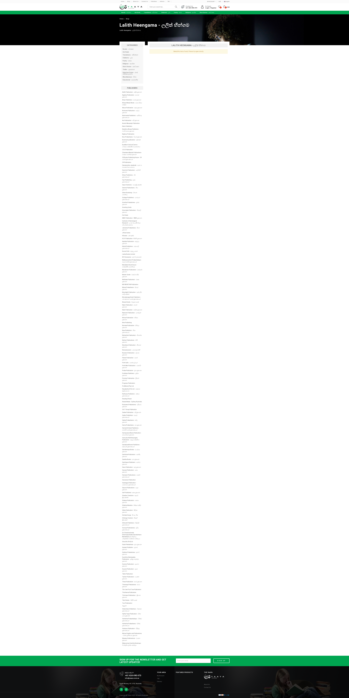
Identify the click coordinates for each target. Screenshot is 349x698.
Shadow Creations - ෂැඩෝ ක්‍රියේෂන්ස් (130, 496)
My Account (160, 675)
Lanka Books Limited (128, 254)
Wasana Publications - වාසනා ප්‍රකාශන (131, 639)
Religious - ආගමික (129, 64)
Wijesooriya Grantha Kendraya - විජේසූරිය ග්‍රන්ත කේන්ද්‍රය (132, 644)
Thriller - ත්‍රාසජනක (129, 69)
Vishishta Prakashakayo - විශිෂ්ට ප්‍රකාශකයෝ (132, 619)
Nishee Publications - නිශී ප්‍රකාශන (130, 341)
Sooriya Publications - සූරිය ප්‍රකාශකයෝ (130, 529)
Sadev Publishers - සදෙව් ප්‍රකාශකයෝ (129, 416)
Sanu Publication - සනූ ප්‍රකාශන (131, 467)
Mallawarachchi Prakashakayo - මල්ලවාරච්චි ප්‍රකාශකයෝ (132, 261)
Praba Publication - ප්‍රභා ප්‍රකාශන (132, 370)
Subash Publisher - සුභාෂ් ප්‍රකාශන (129, 548)
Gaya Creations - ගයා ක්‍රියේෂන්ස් (132, 185)
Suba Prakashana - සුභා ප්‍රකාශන (132, 544)
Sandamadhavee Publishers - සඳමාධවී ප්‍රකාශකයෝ (131, 445)
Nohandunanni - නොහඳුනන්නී (131, 350)
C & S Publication (127, 149)
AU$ (220, 1)
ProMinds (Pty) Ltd (128, 386)
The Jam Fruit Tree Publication (131, 589)
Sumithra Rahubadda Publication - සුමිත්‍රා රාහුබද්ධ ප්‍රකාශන (130, 559)
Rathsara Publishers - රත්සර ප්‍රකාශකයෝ (130, 395)
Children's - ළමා (128, 58)
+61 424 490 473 (191, 8)
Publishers (154, 1)
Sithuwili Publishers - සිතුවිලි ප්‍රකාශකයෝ (130, 524)
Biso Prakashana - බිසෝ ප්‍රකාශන (132, 137)
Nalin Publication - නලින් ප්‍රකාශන (132, 310)
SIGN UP (221, 660)
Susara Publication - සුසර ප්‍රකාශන (130, 570)
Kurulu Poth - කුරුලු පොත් (130, 251)
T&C (169, 1)
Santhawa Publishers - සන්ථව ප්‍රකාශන (131, 463)
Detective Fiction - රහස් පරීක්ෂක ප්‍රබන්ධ (130, 73)
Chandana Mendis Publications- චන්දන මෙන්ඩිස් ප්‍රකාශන (132, 153)
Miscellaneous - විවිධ (129, 77)
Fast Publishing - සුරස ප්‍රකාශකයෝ (128, 181)
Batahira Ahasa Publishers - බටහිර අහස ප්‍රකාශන (130, 130)
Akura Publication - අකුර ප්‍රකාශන (132, 107)
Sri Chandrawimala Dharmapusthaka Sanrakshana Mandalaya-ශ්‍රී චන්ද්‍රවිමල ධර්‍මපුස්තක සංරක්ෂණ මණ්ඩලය (131, 535)
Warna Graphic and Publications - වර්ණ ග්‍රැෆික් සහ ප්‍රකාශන (132, 634)
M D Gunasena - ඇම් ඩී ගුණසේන (132, 257)
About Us (135, 1)
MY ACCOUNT (211, 1)
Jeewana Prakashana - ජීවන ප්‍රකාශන (131, 229)
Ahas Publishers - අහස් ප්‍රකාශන (131, 100)
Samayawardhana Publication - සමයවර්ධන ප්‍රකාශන (132, 434)
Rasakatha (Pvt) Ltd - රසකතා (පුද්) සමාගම (131, 390)
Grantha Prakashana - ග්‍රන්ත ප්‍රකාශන (130, 203)
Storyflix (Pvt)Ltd (127, 541)
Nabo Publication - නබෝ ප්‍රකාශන (129, 306)
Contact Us (145, 1)
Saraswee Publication (129, 480)
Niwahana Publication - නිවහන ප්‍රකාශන (131, 346)
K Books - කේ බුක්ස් (128, 235)
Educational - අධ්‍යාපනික (130, 80)
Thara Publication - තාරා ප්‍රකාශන (132, 581)
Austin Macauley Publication (131, 123)
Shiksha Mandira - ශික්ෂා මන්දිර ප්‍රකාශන (131, 506)
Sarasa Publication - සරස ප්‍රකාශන (130, 471)
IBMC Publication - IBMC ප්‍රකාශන (132, 218)
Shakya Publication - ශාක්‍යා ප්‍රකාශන (130, 501)
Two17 (124, 606)
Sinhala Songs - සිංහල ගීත (130, 515)
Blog (128, 1)
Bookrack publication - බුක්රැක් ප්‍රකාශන (131, 141)
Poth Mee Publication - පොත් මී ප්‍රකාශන (131, 366)
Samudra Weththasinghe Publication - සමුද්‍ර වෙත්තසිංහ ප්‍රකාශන (130, 439)
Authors (162, 1)
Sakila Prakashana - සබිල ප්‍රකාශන (130, 421)
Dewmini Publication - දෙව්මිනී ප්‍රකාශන (131, 171)
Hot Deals (126, 52)
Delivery (159, 681)
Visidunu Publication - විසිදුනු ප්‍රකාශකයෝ (131, 629)
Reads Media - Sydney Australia (132, 401)
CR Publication (126, 162)
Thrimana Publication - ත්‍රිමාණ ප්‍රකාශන (131, 596)
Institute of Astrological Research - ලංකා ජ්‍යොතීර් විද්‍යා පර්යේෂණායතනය (131, 223)
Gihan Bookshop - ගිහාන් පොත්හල (129, 193)
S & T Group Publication (129, 409)
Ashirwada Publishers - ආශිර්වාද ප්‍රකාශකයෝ (132, 116)
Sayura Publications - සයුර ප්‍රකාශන (130, 488)
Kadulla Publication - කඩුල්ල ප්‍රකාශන (130, 242)
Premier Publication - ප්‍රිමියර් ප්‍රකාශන (130, 379)
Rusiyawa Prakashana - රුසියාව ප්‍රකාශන (131, 405)
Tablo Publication (127, 574)
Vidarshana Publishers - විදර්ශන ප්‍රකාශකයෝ (132, 610)
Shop (127, 19)
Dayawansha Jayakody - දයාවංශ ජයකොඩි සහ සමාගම (132, 166)
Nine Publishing (127, 322)
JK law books (126, 232)
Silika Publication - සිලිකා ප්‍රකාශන (130, 511)
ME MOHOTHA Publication (130, 284)
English (227, 1)
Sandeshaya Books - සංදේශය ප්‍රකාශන (131, 450)
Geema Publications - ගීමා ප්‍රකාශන (130, 188)
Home (122, 1)
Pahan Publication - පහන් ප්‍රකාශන (130, 358)
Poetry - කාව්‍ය (127, 61)
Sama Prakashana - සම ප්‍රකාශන (132, 425)
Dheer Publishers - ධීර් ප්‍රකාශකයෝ (129, 176)
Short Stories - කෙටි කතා (131, 66)
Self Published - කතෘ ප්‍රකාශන (131, 492)
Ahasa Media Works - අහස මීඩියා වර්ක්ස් (132, 104)
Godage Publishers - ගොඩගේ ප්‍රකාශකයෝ (131, 198)
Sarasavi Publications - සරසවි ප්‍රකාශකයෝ (131, 476)
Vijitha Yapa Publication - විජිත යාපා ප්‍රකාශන (131, 615)
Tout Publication (127, 603)
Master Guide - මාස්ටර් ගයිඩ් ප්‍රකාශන (130, 275)
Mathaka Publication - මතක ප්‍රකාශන (130, 280)
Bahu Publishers (127, 126)
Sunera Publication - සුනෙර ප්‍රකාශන (130, 565)
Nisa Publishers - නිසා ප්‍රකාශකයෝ (128, 331)
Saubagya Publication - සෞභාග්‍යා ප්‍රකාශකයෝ (129, 484)
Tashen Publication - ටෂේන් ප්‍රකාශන (130, 578)
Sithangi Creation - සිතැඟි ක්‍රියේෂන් (130, 519)
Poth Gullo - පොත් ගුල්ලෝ (130, 362)
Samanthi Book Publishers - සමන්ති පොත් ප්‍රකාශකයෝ (130, 429)
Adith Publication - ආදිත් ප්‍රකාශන (132, 92)
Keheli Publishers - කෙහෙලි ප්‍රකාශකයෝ (130, 247)
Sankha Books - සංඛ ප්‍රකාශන (130, 459)
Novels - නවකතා (128, 49)
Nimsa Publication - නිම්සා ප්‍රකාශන (130, 318)
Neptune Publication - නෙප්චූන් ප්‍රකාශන (131, 313)
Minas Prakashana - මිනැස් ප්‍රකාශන (130, 288)
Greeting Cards (126, 207)
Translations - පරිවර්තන (130, 55)
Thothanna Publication (129, 592)
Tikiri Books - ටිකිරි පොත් (129, 600)
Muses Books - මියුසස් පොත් (130, 302)
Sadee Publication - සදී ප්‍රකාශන (131, 412)
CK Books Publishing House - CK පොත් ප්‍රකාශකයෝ (132, 158)
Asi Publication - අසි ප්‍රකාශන (130, 120)
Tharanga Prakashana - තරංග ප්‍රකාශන (131, 585)
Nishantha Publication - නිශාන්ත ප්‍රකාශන (132, 336)
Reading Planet (127, 398)
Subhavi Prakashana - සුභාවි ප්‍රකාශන (130, 553)
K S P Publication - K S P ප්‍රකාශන (132, 238)
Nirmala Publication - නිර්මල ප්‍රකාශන (130, 326)
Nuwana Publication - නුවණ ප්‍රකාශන (130, 354)
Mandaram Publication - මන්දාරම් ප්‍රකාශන (132, 270)
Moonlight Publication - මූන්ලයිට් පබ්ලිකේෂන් (132, 293)
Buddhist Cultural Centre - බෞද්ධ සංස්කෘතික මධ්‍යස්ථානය (131, 145)
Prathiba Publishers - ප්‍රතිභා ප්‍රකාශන (130, 374)
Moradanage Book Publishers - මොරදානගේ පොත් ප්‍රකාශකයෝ (131, 298)
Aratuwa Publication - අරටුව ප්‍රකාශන (130, 111)
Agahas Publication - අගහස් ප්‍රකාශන (130, 96)
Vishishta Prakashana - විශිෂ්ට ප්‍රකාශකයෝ (131, 624)
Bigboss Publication (128, 134)
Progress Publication (128, 383)
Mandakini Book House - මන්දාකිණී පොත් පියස (129, 266)
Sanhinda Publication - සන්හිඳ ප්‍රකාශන (131, 455)
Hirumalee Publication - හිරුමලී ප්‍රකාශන (131, 211)
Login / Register (210, 8)
